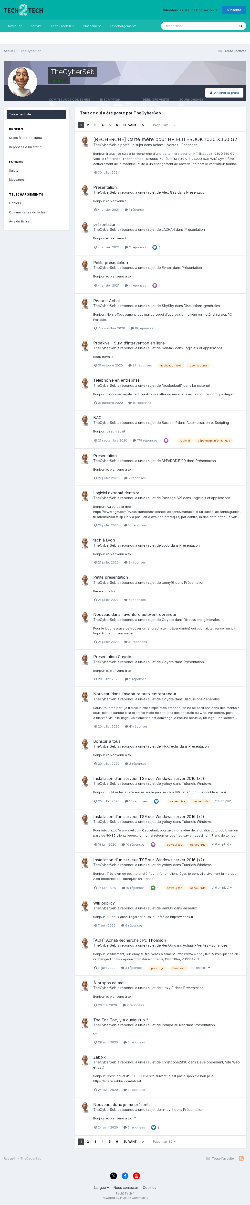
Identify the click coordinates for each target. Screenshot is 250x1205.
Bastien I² (169, 422)
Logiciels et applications (203, 348)
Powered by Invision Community (125, 1198)
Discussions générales (202, 306)
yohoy (167, 783)
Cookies (149, 1187)
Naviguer (15, 26)
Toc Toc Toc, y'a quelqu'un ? (120, 1019)
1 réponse (136, 209)
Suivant (130, 125)
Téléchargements (123, 26)
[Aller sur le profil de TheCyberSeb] (85, 141)
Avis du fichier (20, 221)
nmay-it (167, 1109)
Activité (36, 26)
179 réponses (146, 440)
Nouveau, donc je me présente (122, 1104)
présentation (104, 224)
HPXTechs (170, 746)
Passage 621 (172, 498)
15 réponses (141, 403)
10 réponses (138, 801)
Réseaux (190, 908)
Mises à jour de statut (213, 26)
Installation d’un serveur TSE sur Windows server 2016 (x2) (148, 778)
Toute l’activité (20, 114)
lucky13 (168, 988)
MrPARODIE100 (174, 461)
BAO (97, 417)
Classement (92, 26)
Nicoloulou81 (172, 385)
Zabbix (99, 1057)
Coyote (168, 620)
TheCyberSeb (104, 145)
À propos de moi (108, 982)
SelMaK (168, 348)
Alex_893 (169, 192)
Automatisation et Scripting (208, 422)
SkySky (168, 306)
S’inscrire (234, 10)
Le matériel (201, 385)
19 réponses (143, 328)
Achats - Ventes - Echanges (175, 145)
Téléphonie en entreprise (116, 380)
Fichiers (15, 203)
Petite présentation (110, 262)
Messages (17, 179)
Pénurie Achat (106, 300)
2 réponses (137, 247)
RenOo (167, 908)
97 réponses (142, 365)
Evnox (167, 267)
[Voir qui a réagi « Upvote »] (153, 888)
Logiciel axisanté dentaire (116, 492)
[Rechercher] (241, 26)
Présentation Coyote (112, 656)
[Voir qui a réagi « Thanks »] (155, 285)
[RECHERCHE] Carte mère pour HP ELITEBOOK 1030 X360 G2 (165, 139)
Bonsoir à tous (106, 741)
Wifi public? (104, 903)
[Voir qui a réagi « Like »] (155, 247)
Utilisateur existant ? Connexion (188, 10)
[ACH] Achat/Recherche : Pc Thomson (129, 940)
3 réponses (133, 968)
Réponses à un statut (25, 147)
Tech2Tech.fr (61, 26)
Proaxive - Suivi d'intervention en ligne (129, 343)
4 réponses (137, 285)
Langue (100, 1187)
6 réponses (136, 600)
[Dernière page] (143, 125)
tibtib (166, 545)
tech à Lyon (104, 540)
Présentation (105, 187)
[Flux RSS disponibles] (241, 1158)
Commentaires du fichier (28, 212)
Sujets (13, 170)
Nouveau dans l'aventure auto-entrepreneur (135, 614)
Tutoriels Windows (197, 783)
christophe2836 (174, 1062)
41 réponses (137, 642)
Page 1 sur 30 (163, 125)
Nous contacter (126, 1187)
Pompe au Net (173, 1025)
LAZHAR (168, 229)
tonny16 (168, 582)
